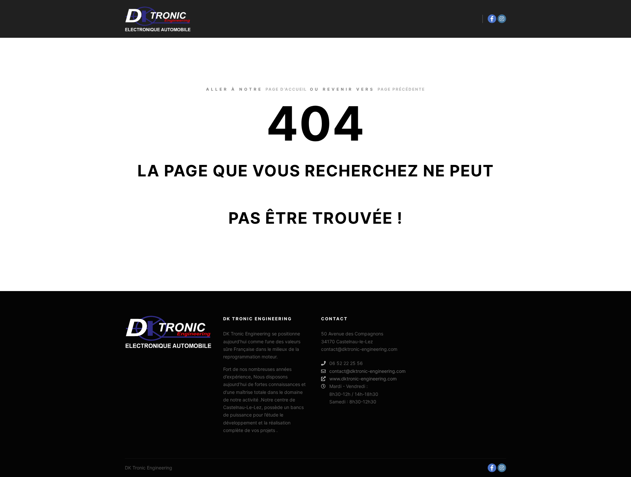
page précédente (401, 89)
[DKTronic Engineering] (158, 19)
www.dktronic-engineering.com (363, 378)
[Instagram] (502, 18)
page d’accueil (286, 89)
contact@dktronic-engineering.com (367, 371)
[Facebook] (492, 18)
